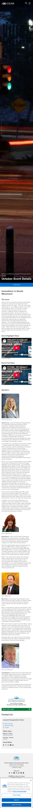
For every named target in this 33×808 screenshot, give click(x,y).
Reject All (16, 800)
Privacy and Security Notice (19, 791)
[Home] (8, 3)
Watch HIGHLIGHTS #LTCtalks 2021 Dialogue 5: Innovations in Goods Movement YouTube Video (15, 356)
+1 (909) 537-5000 (16, 767)
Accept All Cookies (16, 805)
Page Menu (17, 284)
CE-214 (7, 727)
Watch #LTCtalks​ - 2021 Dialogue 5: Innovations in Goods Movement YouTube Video (15, 383)
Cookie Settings (16, 795)
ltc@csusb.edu (9, 723)
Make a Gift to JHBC (8, 709)
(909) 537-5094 (9, 725)
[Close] (31, 780)
